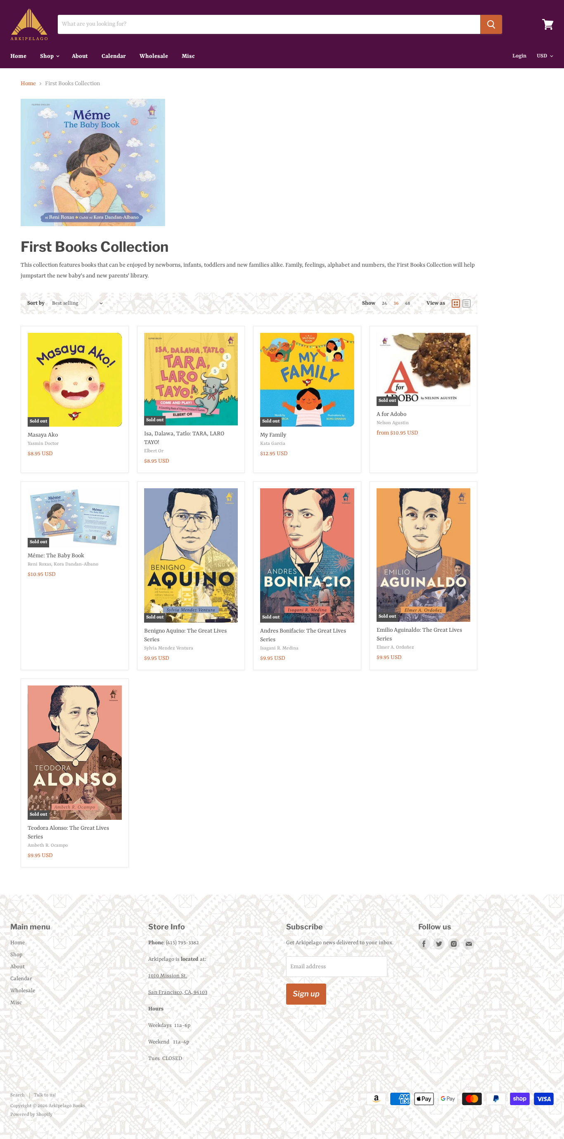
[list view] (466, 303)
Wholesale (154, 56)
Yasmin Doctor (43, 444)
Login (519, 56)
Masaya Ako (43, 435)
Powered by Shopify (31, 1115)
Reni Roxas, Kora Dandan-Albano (63, 564)
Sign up (306, 993)
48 (407, 303)
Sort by (36, 303)
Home (18, 56)
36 (395, 303)
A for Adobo (391, 414)
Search (17, 1095)
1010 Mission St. (167, 976)
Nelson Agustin (393, 423)
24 (384, 303)
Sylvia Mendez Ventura (168, 648)
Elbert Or (154, 451)
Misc (188, 56)
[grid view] (456, 303)
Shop (47, 56)
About (80, 56)
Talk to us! (45, 1095)
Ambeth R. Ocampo (48, 845)
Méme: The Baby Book (56, 555)
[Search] (491, 24)
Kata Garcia (272, 444)
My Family (273, 435)
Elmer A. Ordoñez (395, 647)
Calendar (114, 56)
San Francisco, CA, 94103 (177, 992)
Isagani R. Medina (279, 648)
